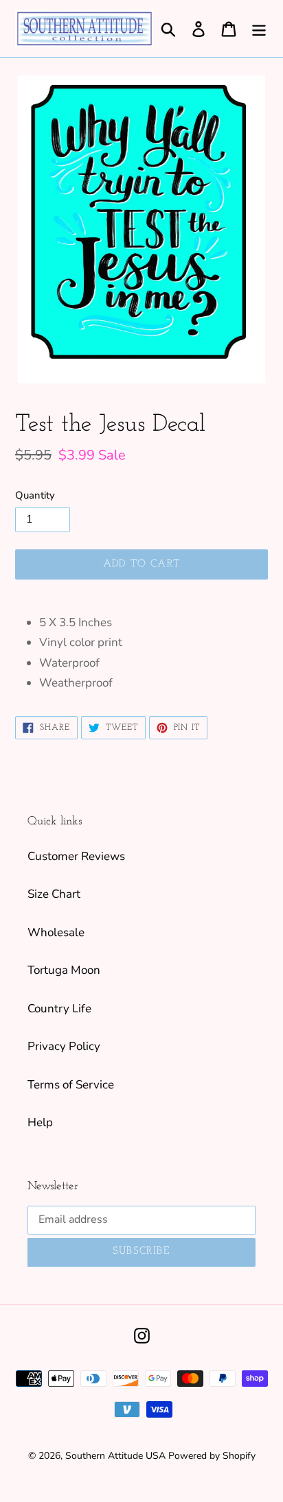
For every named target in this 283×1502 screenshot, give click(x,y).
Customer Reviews (76, 856)
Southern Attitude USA (115, 1455)
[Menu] (259, 29)
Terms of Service (70, 1085)
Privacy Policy (63, 1046)
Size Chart (53, 894)
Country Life (59, 1008)
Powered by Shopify (212, 1455)
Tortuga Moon (63, 970)
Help (40, 1122)
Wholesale (55, 932)
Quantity (35, 495)
